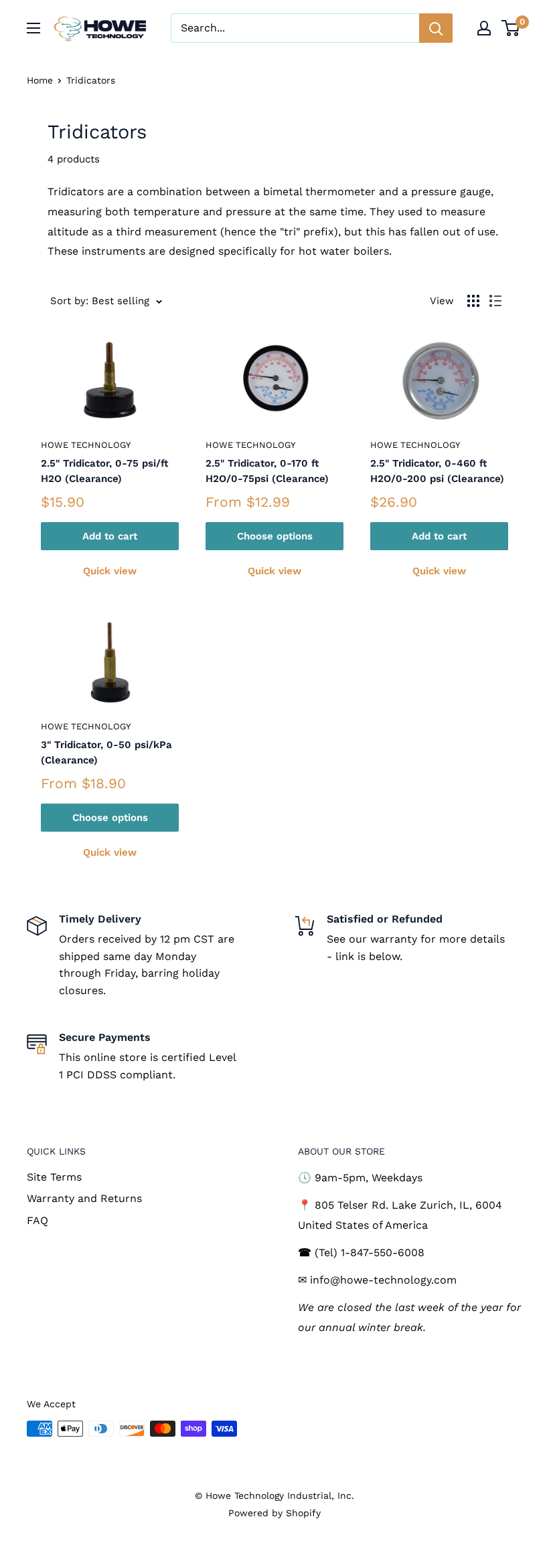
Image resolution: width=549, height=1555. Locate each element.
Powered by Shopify (274, 1513)
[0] (511, 28)
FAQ (37, 1220)
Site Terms (54, 1177)
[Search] (436, 28)
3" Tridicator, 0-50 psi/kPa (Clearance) (106, 752)
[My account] (484, 28)
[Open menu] (33, 28)
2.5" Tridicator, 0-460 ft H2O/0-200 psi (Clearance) (437, 471)
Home (40, 80)
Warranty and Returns (84, 1198)
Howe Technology (86, 445)
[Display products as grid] (473, 301)
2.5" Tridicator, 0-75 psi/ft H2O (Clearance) (104, 471)
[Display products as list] (495, 301)
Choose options (275, 536)
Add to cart (109, 536)
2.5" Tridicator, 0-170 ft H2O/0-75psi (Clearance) (267, 471)
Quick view (110, 571)
